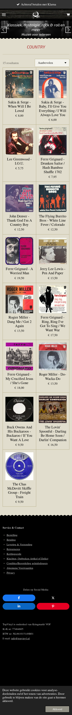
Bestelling (12, 535)
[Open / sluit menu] (4, 15)
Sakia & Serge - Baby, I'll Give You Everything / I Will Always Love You (52, 108)
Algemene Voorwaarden (20, 568)
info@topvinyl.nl (20, 638)
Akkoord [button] (57, 709)
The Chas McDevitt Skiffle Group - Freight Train (19, 490)
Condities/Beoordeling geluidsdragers (27, 563)
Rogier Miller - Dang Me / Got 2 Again (19, 321)
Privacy (11, 572)
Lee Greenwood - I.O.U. (19, 161)
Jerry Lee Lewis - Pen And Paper (52, 271)
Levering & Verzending (19, 544)
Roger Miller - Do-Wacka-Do (52, 376)
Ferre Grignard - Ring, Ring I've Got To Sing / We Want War (52, 323)
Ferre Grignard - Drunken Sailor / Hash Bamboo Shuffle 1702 (53, 165)
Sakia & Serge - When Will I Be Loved (19, 106)
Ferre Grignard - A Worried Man (19, 271)
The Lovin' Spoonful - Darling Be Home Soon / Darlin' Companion (52, 433)
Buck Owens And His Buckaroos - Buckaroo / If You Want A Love (19, 433)
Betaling (11, 539)
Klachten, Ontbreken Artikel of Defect (27, 558)
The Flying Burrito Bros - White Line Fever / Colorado (52, 220)
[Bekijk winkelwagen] (68, 15)
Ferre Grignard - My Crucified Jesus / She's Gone (19, 378)
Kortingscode (14, 553)
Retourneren (13, 549)
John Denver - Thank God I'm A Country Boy (19, 220)
